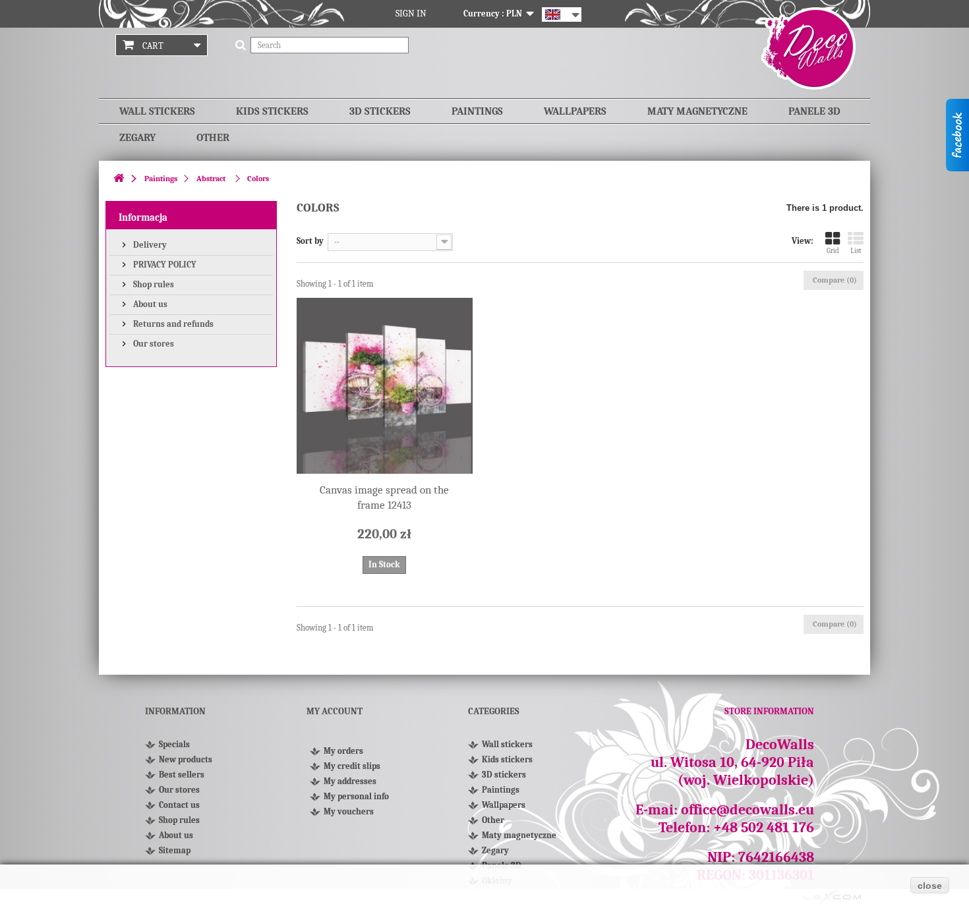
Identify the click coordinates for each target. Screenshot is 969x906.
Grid (833, 250)
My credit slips (352, 766)
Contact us (179, 805)
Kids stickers (272, 111)
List (856, 250)
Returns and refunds (172, 324)
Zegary (137, 138)
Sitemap (175, 850)
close (930, 885)
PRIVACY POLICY (163, 264)
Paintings (477, 111)
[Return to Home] (118, 179)
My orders (343, 751)
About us (149, 304)
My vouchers (349, 811)
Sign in (411, 13)
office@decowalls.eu (747, 809)
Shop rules (152, 284)
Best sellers (181, 774)
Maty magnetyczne (697, 111)
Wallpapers (575, 111)
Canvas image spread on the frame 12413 (384, 497)
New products (185, 759)
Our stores (152, 344)
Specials (174, 744)
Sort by (310, 241)
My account (335, 711)
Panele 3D (814, 111)
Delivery (149, 245)
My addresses (350, 781)
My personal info (356, 796)
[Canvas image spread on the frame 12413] (385, 386)
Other (212, 138)
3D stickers (380, 111)
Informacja (143, 217)
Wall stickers (157, 111)
